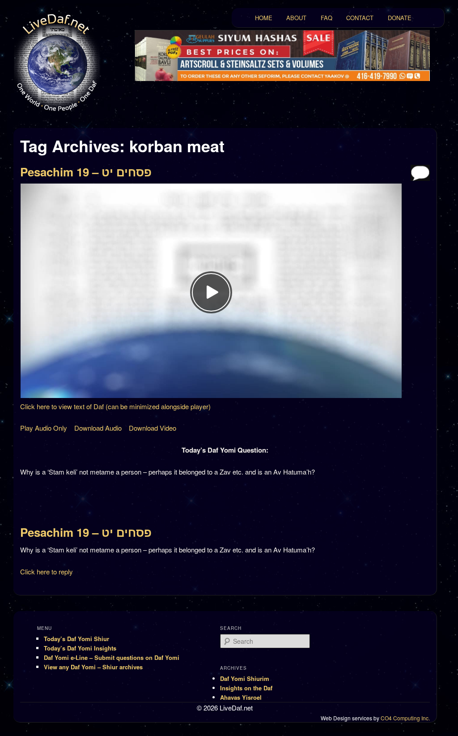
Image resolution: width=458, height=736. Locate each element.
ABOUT (296, 17)
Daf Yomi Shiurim (244, 678)
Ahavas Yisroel (241, 697)
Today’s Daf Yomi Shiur (76, 638)
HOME (263, 17)
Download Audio (98, 427)
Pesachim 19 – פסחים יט (86, 171)
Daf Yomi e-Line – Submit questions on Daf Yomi (111, 657)
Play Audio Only (43, 427)
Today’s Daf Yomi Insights (80, 648)
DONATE (399, 17)
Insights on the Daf (246, 688)
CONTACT (359, 17)
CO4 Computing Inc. (405, 718)
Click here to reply (46, 571)
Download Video (152, 427)
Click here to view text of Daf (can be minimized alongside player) (115, 406)
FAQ (326, 17)
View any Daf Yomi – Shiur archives (93, 667)
